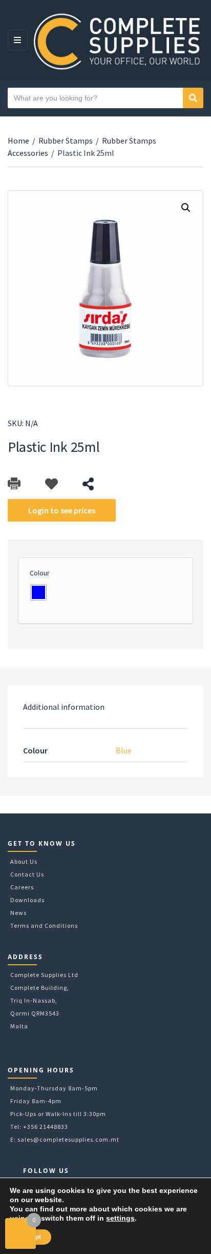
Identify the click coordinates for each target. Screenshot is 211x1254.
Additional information (63, 707)
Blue (124, 750)
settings (120, 1218)
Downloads (27, 900)
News (18, 913)
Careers (22, 887)
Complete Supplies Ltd (44, 975)
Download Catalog (14, 483)
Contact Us (27, 874)
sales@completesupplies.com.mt (68, 1139)
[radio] (38, 592)
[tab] (105, 707)
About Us (23, 861)
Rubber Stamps (65, 140)
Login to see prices (61, 510)
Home (18, 140)
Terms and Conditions (44, 925)
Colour (40, 573)
